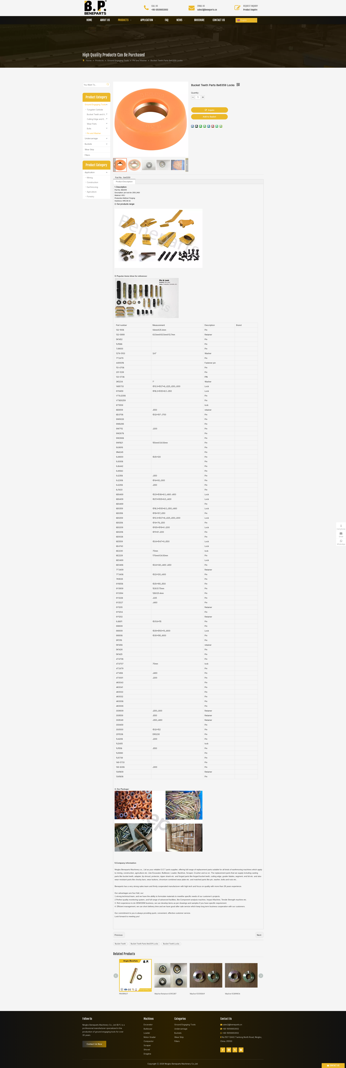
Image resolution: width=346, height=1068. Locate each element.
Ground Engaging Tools (95, 104)
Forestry (90, 196)
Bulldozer (148, 1029)
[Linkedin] (228, 1049)
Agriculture (92, 192)
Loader (147, 1033)
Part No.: (119, 177)
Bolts (89, 128)
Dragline (147, 1054)
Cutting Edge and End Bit (98, 119)
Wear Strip (89, 149)
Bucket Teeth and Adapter (98, 114)
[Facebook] (222, 1049)
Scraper (147, 1045)
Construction (92, 182)
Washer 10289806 (232, 993)
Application (90, 172)
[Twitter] (234, 1049)
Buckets (88, 144)
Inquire (211, 110)
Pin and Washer (94, 133)
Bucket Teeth (120, 943)
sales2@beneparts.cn (207, 9)
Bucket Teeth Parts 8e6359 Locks (144, 943)
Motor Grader (150, 1037)
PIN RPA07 (123, 993)
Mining (90, 177)
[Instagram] (241, 1049)
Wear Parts (92, 124)
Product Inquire (250, 9)
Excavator (148, 1024)
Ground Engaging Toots (185, 1024)
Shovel (147, 1049)
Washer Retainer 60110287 (165, 993)
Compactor (149, 1041)
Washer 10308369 (197, 993)
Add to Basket (209, 116)
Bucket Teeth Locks (171, 943)
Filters (87, 155)
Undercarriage (91, 138)
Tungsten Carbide (95, 109)
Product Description (124, 181)
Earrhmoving (92, 187)
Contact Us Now (94, 1044)
